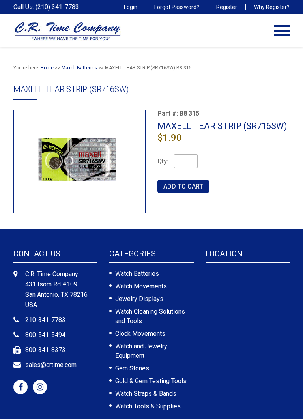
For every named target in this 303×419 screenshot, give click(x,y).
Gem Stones (132, 368)
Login (130, 7)
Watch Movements (141, 286)
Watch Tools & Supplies (148, 406)
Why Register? (272, 7)
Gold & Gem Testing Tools (151, 381)
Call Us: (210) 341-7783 (46, 7)
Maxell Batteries (79, 68)
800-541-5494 (45, 335)
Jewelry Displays (139, 299)
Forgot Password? (176, 7)
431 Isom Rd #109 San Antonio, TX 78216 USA (56, 295)
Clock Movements (140, 333)
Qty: (162, 161)
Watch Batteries (137, 273)
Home (47, 68)
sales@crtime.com (51, 364)
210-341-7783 (45, 320)
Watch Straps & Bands (145, 393)
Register (226, 7)
